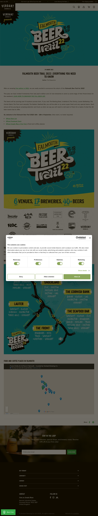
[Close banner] (90, 238)
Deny (21, 276)
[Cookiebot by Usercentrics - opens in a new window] (77, 237)
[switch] (38, 263)
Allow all (77, 276)
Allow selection (49, 276)
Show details (82, 270)
